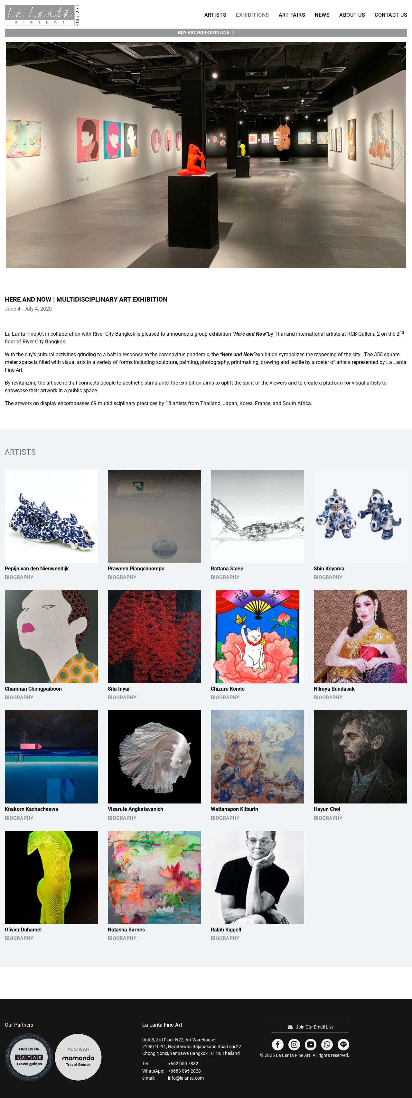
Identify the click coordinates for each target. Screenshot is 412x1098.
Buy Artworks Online (203, 32)
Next (394, 154)
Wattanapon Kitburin (234, 809)
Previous (17, 154)
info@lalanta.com (186, 1078)
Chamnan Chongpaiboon (33, 689)
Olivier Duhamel (23, 930)
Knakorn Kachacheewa (31, 809)
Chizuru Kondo (228, 689)
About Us (352, 15)
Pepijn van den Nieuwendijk (37, 569)
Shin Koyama (329, 569)
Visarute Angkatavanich (135, 809)
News (322, 15)
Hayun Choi (327, 809)
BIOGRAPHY (19, 577)
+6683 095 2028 (184, 1071)
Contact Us (391, 15)
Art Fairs (292, 15)
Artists (215, 15)
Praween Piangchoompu (136, 569)
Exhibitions (252, 15)
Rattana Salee (227, 569)
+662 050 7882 (183, 1063)
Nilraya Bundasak (334, 689)
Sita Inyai (118, 689)
